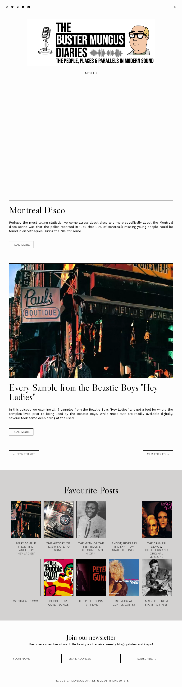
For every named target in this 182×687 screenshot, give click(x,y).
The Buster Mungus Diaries (74, 680)
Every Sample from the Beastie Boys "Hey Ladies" (83, 392)
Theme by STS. (119, 680)
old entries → (158, 454)
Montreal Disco (37, 210)
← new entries (24, 454)
